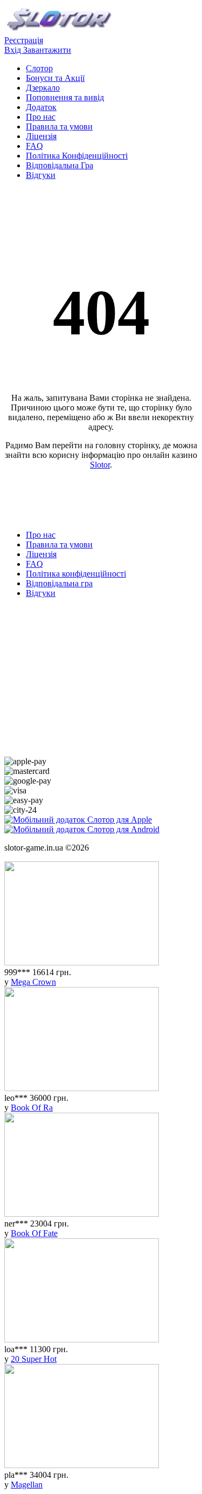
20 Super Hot (34, 1358)
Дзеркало (43, 87)
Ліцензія (41, 136)
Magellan (27, 1484)
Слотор (39, 68)
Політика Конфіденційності (77, 155)
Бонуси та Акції (55, 78)
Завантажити (47, 49)
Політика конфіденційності (76, 573)
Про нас (40, 116)
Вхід (13, 49)
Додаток (41, 107)
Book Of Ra (32, 1107)
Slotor (100, 464)
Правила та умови (59, 126)
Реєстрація (23, 40)
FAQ (34, 145)
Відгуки (40, 175)
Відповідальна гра (59, 583)
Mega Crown (33, 981)
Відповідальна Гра (59, 165)
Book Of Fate (34, 1233)
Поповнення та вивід (65, 97)
